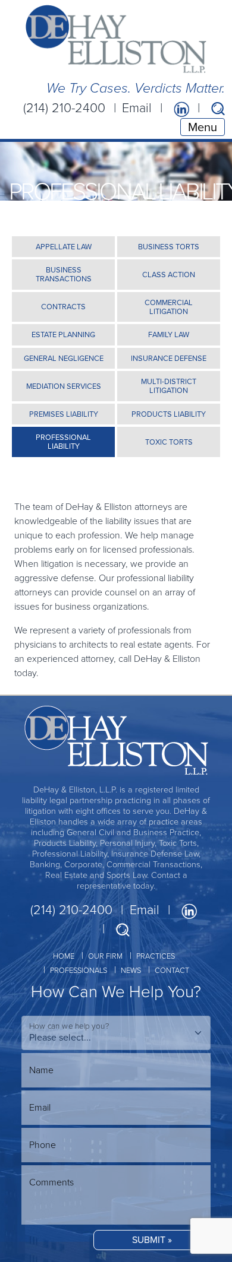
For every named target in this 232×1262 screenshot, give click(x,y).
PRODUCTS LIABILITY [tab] (168, 414)
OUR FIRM (105, 956)
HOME (63, 956)
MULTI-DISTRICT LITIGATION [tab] (168, 386)
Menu (202, 127)
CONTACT (172, 970)
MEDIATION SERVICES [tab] (63, 386)
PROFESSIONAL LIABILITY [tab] (63, 442)
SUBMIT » (152, 1240)
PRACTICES (155, 956)
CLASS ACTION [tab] (168, 274)
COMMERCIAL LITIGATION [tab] (169, 307)
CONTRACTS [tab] (63, 306)
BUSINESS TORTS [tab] (168, 246)
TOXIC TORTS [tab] (169, 442)
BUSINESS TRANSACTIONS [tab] (64, 274)
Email (137, 108)
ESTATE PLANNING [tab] (63, 334)
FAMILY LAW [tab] (168, 334)
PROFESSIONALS (78, 970)
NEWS (131, 970)
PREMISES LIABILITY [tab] (63, 414)
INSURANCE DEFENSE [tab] (168, 358)
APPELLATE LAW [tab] (64, 246)
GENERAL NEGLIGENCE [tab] (64, 358)
